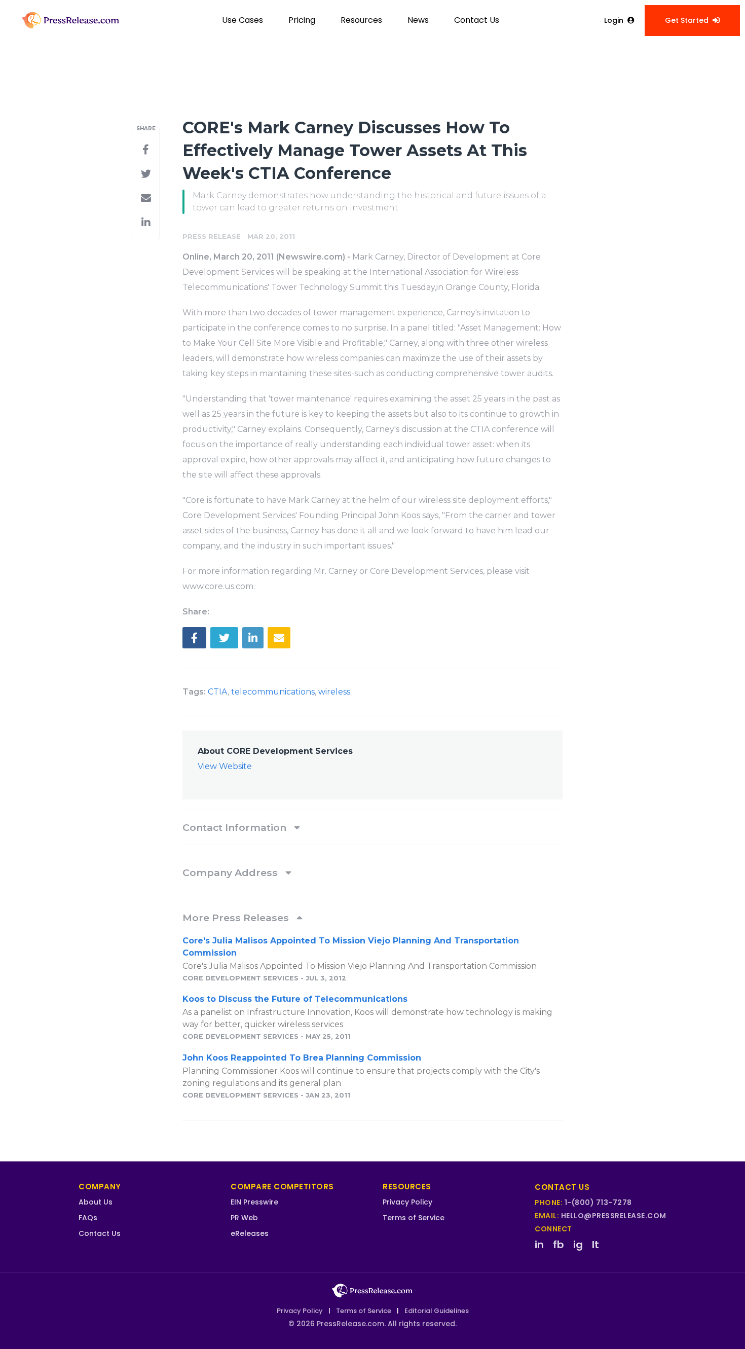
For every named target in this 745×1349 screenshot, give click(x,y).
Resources (361, 20)
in (539, 1244)
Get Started (687, 20)
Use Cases (242, 20)
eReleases (250, 1233)
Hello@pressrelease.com (613, 1216)
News (418, 20)
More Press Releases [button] (236, 918)
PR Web (244, 1218)
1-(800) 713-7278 (598, 1202)
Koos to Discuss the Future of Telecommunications (294, 999)
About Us (96, 1202)
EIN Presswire (254, 1202)
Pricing (301, 20)
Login (613, 20)
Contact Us (476, 20)
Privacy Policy (407, 1202)
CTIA (218, 692)
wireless (334, 692)
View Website (225, 766)
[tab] (372, 827)
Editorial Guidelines (436, 1311)
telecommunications (273, 692)
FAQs (88, 1218)
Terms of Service (413, 1218)
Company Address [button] (231, 872)
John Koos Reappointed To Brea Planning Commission (301, 1058)
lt (595, 1244)
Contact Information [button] (235, 827)
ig (578, 1244)
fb (558, 1244)
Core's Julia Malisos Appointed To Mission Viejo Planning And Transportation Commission (350, 947)
